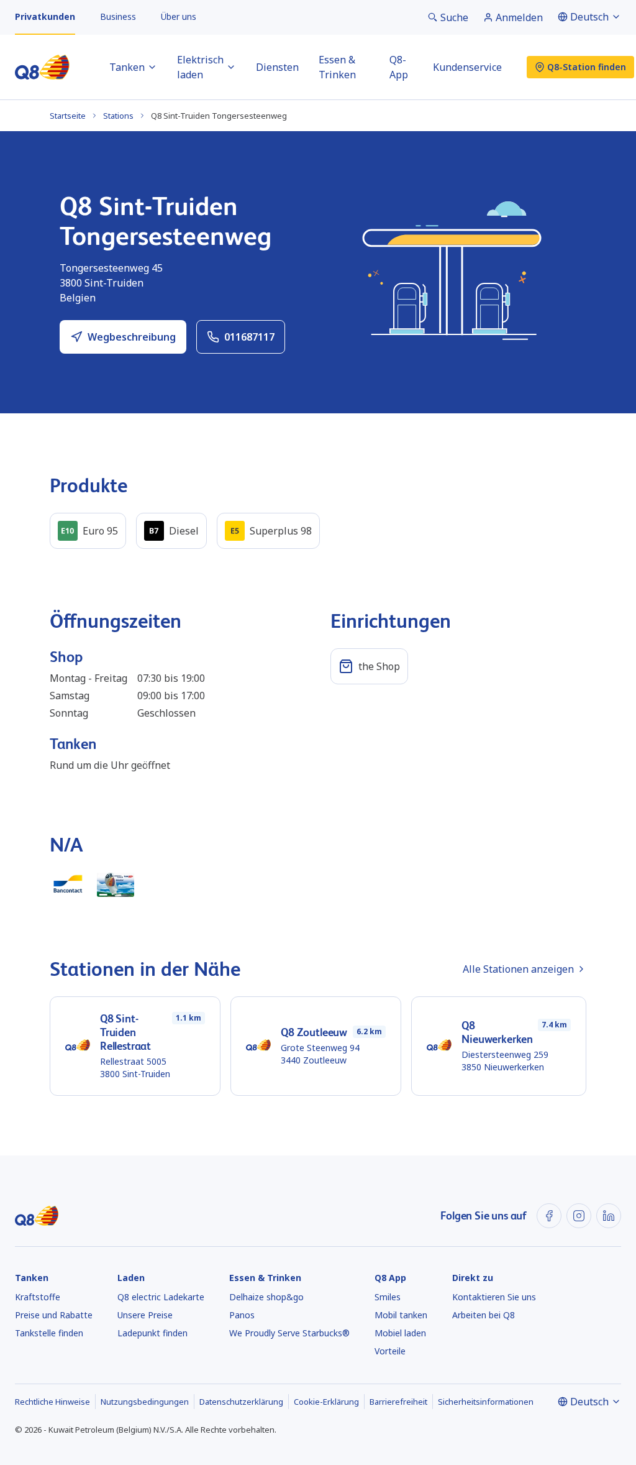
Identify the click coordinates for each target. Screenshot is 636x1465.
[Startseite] (42, 67)
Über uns (178, 16)
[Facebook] (549, 1215)
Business (118, 16)
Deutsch (589, 17)
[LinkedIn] (608, 1215)
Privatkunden (45, 16)
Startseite (68, 115)
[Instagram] (578, 1215)
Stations (118, 115)
